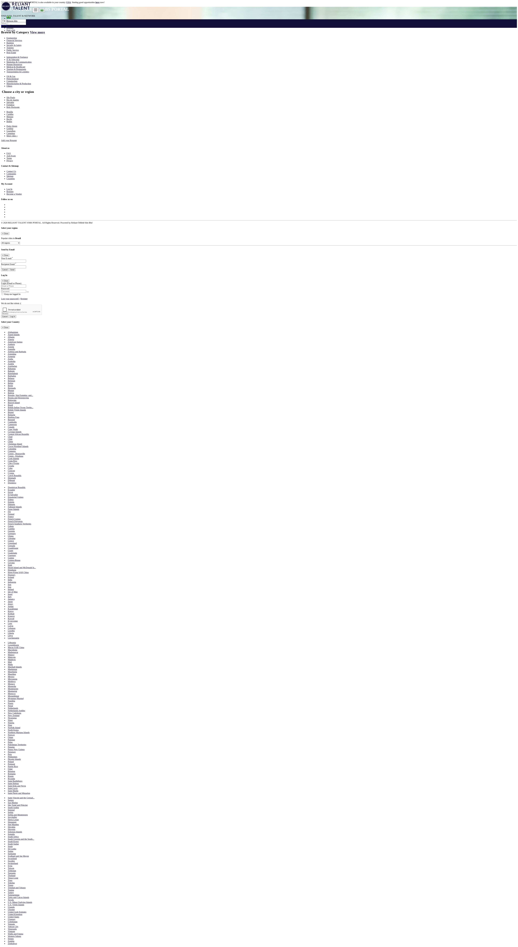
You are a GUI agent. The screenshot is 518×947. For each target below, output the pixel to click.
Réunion (11, 771)
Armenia (11, 356)
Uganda (11, 907)
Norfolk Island (14, 727)
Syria (10, 866)
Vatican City (13, 926)
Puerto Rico (13, 766)
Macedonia (12, 650)
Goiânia (9, 128)
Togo (10, 880)
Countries (10, 178)
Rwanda (11, 778)
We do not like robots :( (11, 303)
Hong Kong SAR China (18, 572)
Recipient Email (8, 264)
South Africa (13, 837)
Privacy (9, 161)
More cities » (12, 136)
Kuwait (11, 618)
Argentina (12, 354)
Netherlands (13, 708)
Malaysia (12, 657)
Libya (10, 635)
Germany (12, 533)
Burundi (11, 420)
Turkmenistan (13, 895)
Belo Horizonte (13, 107)
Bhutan (11, 390)
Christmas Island (15, 444)
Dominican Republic (16, 487)
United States (13, 917)
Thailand (11, 875)
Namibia (11, 701)
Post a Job (10, 30)
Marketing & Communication (19, 62)
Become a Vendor (14, 194)
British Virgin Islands (17, 410)
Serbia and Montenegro (18, 815)
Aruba (10, 359)
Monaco (11, 684)
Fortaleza (10, 105)
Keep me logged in (12, 294)
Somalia (11, 834)
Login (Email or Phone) (11, 283)
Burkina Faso (13, 417)
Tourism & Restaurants (16, 69)
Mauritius (12, 674)
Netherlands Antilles (16, 710)
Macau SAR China (16, 647)
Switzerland (13, 863)
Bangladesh (13, 373)
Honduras (12, 570)
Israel (10, 594)
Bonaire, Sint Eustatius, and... (20, 395)
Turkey (11, 892)
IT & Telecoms (12, 59)
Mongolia (12, 686)
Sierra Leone (13, 820)
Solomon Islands (15, 832)
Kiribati (11, 614)
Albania (11, 337)
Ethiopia (11, 504)
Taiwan (11, 868)
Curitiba (9, 114)
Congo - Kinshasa (15, 456)
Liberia (11, 633)
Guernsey (12, 555)
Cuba (10, 468)
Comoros (12, 451)
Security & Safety (14, 45)
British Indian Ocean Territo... (20, 407)
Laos (10, 623)
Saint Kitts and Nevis (17, 786)
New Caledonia (14, 713)
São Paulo (10, 97)
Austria (11, 364)
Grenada (11, 546)
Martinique (12, 669)
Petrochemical (12, 79)
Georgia (11, 531)
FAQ (8, 153)
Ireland (11, 589)
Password (5, 288)
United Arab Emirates (17, 912)
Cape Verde (13, 429)
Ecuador (11, 490)
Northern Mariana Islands (19, 732)
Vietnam (11, 931)
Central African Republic (18, 434)
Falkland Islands (15, 507)
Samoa (11, 800)
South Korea (13, 841)
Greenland (12, 543)
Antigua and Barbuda (17, 351)
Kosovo (11, 616)
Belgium (11, 381)
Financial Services (14, 40)
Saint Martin (13, 791)
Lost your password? (10, 299)
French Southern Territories (19, 524)
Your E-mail (7, 258)
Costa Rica (12, 461)
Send (12, 270)
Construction (11, 81)
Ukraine (11, 909)
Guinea (11, 558)
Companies (11, 174)
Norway (11, 735)
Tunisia (11, 890)
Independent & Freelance (17, 57)
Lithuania (12, 642)
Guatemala (12, 553)
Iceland (11, 577)
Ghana (10, 536)
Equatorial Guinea (15, 497)
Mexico (11, 676)
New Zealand (13, 715)
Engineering (11, 38)
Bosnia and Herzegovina (18, 398)
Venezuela (12, 929)
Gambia (11, 529)
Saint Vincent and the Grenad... (21, 798)
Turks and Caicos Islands (18, 897)
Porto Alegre (11, 126)
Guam (10, 550)
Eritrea (10, 499)
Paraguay (12, 752)
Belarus (11, 378)
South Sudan (13, 844)
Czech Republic (14, 475)
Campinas (10, 133)
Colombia (12, 449)
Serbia (10, 812)
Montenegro (13, 689)
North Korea (13, 730)
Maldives (12, 659)
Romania (12, 774)
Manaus (9, 117)
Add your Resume (9, 140)
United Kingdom (15, 914)
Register (9, 28)
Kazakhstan (13, 609)
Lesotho (11, 631)
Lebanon (11, 628)
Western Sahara (14, 936)
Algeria (11, 339)
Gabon (11, 526)
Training (10, 48)
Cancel (5, 270)
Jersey (10, 604)
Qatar (10, 769)
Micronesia (12, 679)
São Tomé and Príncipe (18, 805)
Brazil (10, 405)
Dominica (12, 483)
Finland (11, 514)
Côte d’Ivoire (13, 463)
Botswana (12, 400)
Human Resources (14, 64)
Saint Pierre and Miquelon (19, 793)
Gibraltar (11, 538)
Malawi (11, 655)
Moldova (12, 681)
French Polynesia (15, 521)
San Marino (13, 803)
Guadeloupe (13, 548)
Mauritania (12, 672)
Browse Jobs (11, 21)
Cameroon (12, 424)
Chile (10, 439)
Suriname (12, 854)
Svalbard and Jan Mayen (18, 856)
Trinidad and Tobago (17, 888)
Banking (10, 43)
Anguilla (11, 349)
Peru (10, 754)
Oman (10, 737)
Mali (10, 662)
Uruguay (11, 919)
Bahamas (12, 368)
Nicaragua (12, 718)
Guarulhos (10, 131)
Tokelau (11, 883)
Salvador (10, 102)
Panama (11, 747)
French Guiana (14, 519)
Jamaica (11, 599)
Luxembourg (13, 645)
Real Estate (11, 52)
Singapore (12, 822)
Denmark (12, 478)
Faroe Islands (13, 509)
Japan (10, 601)
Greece (11, 541)
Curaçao (11, 471)
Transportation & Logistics (17, 72)
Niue (10, 725)
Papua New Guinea (16, 749)
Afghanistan (13, 332)
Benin (10, 385)
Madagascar (13, 652)
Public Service (12, 50)
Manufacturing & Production (18, 83)
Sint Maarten (13, 824)
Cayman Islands (14, 432)
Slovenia (11, 829)
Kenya (10, 611)
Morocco (12, 693)
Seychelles (12, 817)
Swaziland (12, 858)
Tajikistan (12, 871)
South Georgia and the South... (21, 839)
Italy (10, 597)
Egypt (10, 492)
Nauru (10, 703)
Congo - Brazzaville (16, 454)
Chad (10, 437)
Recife (9, 119)
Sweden (11, 861)
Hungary (11, 575)
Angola (11, 347)
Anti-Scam (11, 156)
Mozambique (13, 696)
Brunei (11, 412)
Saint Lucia (13, 788)
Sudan (10, 851)
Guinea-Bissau (14, 560)
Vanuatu (11, 924)
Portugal (11, 764)
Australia (11, 361)
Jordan (10, 606)
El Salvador (13, 495)
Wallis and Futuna (15, 934)
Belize (10, 383)
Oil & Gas (10, 76)
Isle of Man (13, 592)
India (10, 580)
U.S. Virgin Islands (16, 905)
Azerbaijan (12, 366)
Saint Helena (13, 783)
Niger (10, 720)
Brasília (9, 112)
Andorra (11, 344)
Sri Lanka (12, 849)
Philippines (12, 757)
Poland (11, 761)
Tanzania (12, 873)
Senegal (11, 810)
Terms (9, 158)
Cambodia (12, 422)
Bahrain (11, 371)
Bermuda (12, 388)
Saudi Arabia (13, 807)
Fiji (9, 512)
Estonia (11, 502)
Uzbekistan (12, 922)
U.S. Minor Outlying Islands (20, 902)
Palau (10, 742)
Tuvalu (11, 900)
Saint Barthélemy (15, 781)
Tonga (10, 885)
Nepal (10, 706)
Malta (10, 664)
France (11, 516)
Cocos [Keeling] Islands (18, 446)
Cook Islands (13, 458)
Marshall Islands (15, 667)
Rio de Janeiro (12, 100)
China (10, 441)
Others (9, 86)
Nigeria (11, 723)
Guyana (11, 563)
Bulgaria (11, 415)
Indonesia (12, 582)
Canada (11, 427)
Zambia (11, 941)
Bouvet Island (14, 402)
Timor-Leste (13, 878)
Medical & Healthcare (15, 67)
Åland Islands (14, 334)
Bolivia (11, 393)
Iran (9, 584)
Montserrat (12, 691)
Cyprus (11, 473)
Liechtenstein (13, 638)
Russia (10, 776)
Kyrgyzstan (13, 621)
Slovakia (11, 827)
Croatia (11, 466)
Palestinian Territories (17, 744)
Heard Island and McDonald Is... (22, 567)
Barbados (12, 376)
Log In (9, 25)
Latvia (10, 626)
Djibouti (11, 480)
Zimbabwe (12, 943)
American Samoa (15, 342)
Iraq (9, 587)
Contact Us (11, 171)
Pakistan (11, 740)
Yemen (11, 939)
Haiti (10, 565)
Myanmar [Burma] (16, 698)
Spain (10, 846)
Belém (9, 121)
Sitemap (9, 176)
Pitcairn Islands (14, 759)
